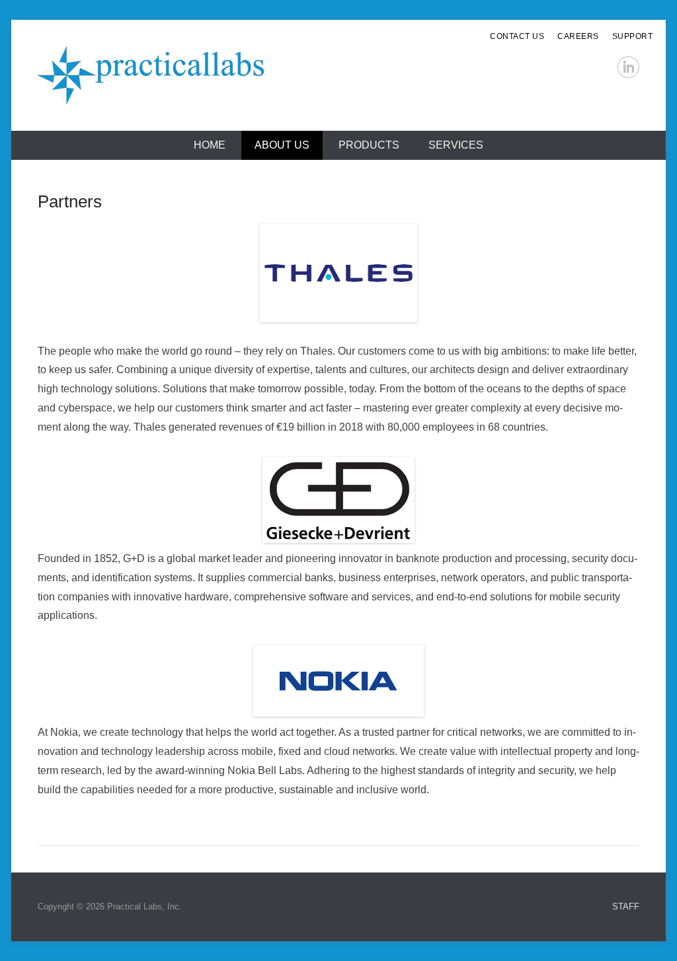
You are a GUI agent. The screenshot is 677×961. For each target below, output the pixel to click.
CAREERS (578, 36)
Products (368, 145)
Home (209, 145)
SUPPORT (632, 36)
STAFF (625, 906)
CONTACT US (517, 36)
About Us (282, 145)
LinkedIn (628, 67)
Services (455, 145)
